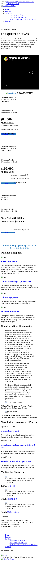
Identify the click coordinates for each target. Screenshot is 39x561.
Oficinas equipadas (9, 297)
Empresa (8, 11)
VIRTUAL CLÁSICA (17, 15)
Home (7, 9)
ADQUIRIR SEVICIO (8, 232)
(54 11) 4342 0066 (12, 4)
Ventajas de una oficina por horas (16, 461)
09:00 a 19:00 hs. (13, 512)
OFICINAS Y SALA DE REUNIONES (23, 19)
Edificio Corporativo (10, 311)
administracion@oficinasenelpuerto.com (20, 2)
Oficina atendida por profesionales (16, 281)
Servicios (8, 13)
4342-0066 (11, 486)
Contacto (8, 21)
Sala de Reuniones (9, 261)
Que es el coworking (10, 431)
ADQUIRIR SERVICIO (8, 183)
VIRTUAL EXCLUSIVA (18, 17)
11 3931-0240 (12, 499)
